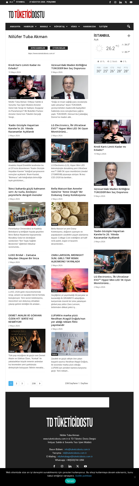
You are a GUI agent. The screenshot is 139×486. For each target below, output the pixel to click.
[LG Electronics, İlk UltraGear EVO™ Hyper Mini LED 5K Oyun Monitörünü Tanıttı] (69, 150)
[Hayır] (134, 477)
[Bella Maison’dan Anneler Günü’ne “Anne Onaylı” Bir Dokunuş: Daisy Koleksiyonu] (69, 214)
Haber (11, 161)
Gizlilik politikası (83, 475)
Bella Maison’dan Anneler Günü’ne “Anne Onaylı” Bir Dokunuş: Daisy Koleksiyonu (68, 192)
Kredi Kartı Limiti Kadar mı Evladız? (24, 66)
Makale (44, 26)
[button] (128, 26)
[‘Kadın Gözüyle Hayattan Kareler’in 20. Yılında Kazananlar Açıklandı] (26, 150)
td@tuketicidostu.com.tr (75, 453)
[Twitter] (126, 2)
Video (74, 26)
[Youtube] (131, 2)
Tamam (70, 481)
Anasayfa (15, 26)
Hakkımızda (89, 26)
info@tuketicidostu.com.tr (77, 449)
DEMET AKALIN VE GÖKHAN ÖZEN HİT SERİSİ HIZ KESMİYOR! (25, 318)
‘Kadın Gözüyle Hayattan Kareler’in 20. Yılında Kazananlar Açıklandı (23, 128)
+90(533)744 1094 (75, 460)
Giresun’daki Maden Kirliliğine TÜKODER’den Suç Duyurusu (69, 66)
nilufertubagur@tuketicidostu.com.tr (75, 456)
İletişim (103, 26)
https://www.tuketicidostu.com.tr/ (41, 53)
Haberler (29, 26)
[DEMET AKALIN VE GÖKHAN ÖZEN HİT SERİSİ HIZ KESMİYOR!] (26, 341)
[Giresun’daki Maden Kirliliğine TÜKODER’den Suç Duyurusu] (69, 87)
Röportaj (59, 26)
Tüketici (12, 98)
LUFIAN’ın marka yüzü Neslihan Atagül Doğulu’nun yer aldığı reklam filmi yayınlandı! (68, 320)
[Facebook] (110, 2)
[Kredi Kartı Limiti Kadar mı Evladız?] (26, 87)
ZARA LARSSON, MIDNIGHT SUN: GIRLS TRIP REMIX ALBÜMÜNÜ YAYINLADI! (67, 258)
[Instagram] (115, 2)
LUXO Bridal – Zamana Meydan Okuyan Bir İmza (23, 256)
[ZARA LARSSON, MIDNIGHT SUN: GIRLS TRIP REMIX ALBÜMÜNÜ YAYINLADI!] (69, 280)
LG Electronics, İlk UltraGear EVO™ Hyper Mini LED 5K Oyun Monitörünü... (69, 128)
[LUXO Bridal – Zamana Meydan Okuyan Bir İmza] (26, 277)
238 (33, 383)
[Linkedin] (120, 2)
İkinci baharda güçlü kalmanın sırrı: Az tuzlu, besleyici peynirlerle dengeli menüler (26, 192)
